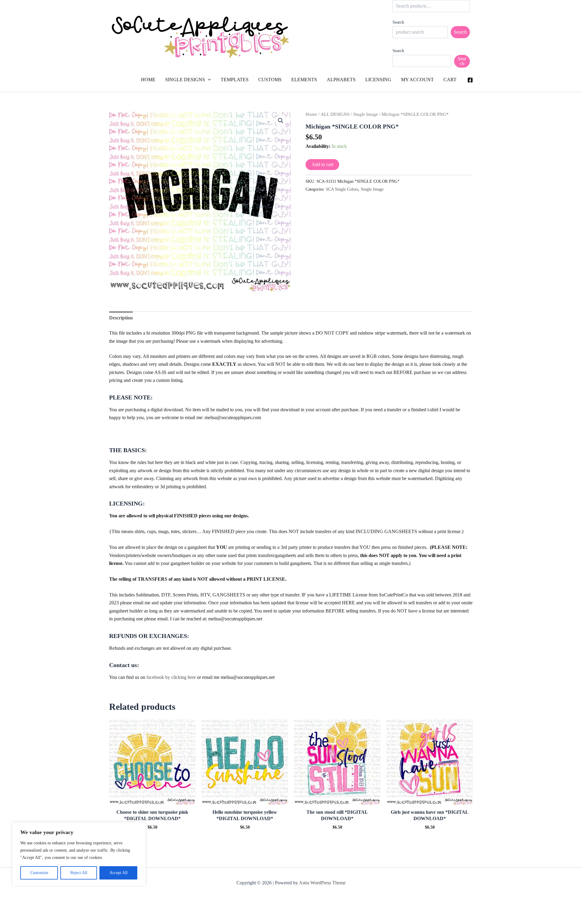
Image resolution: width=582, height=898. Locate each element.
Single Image (365, 114)
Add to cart (322, 164)
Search (398, 22)
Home (311, 114)
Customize (39, 872)
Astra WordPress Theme (322, 882)
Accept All (118, 872)
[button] (208, 80)
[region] (79, 854)
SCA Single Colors (342, 189)
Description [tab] (121, 317)
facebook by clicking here (171, 677)
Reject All (78, 872)
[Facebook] (470, 80)
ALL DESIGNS (335, 114)
